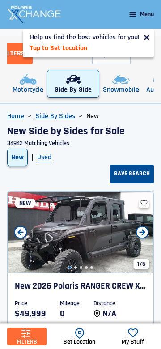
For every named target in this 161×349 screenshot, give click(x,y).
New (17, 157)
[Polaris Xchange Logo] (34, 14)
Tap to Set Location (58, 48)
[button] (70, 267)
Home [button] (15, 116)
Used (44, 157)
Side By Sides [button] (55, 116)
